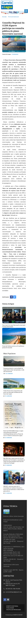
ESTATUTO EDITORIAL (12, 606)
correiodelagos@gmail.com (14, 592)
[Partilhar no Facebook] (11, 297)
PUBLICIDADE (10, 608)
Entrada (4, 16)
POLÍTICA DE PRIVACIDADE (13, 609)
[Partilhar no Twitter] (14, 297)
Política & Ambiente (13, 16)
